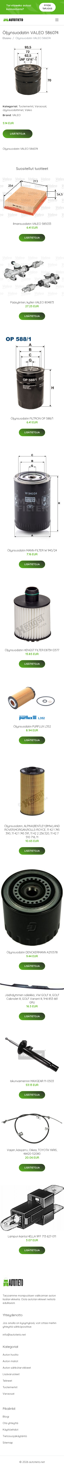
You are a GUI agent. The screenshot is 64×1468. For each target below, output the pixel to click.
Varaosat (40, 106)
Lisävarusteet (11, 1374)
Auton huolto (10, 1354)
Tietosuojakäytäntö (15, 1436)
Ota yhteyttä (10, 1423)
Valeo (28, 110)
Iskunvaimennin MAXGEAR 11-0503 (32, 1081)
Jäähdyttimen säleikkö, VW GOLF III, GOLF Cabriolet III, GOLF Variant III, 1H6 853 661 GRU (32, 998)
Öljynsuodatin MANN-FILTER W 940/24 (32, 550)
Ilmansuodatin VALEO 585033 (32, 223)
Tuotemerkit (26, 106)
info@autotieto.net (14, 1334)
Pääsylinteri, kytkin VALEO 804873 (32, 302)
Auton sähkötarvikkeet (17, 1367)
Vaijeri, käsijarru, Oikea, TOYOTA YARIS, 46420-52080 (32, 1151)
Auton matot (10, 1361)
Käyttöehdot (10, 1429)
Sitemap (8, 1442)
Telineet (7, 1380)
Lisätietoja (17, 133)
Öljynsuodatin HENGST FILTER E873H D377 (32, 650)
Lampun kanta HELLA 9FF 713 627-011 (32, 1236)
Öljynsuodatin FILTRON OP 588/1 (32, 418)
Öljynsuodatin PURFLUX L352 (32, 726)
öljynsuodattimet (13, 110)
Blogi (6, 1416)
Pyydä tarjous (47, 7)
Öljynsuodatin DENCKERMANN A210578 (32, 952)
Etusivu (7, 38)
